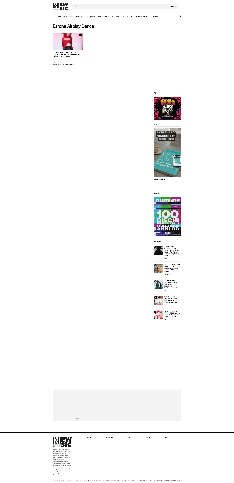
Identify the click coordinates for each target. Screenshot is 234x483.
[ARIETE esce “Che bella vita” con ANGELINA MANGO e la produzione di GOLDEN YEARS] (158, 300)
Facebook (89, 437)
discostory (167, 274)
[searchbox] (120, 6)
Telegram (148, 437)
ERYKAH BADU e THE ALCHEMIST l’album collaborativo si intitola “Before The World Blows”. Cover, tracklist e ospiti (172, 251)
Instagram (109, 437)
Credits (63, 481)
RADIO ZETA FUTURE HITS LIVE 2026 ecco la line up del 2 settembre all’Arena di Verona (172, 314)
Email (167, 437)
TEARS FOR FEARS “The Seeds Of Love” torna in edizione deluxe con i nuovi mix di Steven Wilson (172, 268)
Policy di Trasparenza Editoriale (111, 481)
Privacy (77, 481)
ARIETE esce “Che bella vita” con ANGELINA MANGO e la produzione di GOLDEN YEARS (172, 299)
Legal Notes (83, 481)
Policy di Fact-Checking (94, 481)
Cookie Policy (70, 481)
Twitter (129, 437)
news (60, 61)
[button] (53, 16)
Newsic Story (56, 481)
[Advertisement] (167, 60)
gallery (55, 61)
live (166, 290)
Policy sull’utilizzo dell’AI (127, 481)
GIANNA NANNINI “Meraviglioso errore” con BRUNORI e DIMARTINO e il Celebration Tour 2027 (171, 284)
